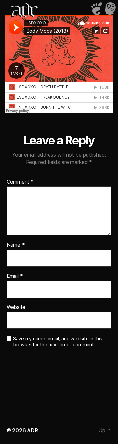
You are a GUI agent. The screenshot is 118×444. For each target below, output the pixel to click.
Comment (20, 182)
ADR (32, 430)
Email (15, 276)
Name (16, 245)
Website (16, 307)
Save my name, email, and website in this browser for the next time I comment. (57, 342)
